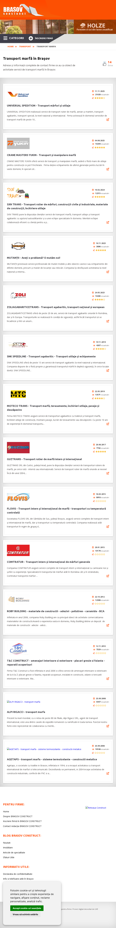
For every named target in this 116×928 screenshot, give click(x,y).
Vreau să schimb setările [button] (25, 914)
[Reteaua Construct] (95, 807)
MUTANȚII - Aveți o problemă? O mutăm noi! (33, 257)
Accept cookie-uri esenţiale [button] (27, 908)
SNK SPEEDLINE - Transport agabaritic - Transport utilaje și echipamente (51, 356)
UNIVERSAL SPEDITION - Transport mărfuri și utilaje (38, 105)
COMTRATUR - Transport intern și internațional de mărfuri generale (48, 561)
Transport (25, 46)
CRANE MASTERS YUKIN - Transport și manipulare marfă (41, 155)
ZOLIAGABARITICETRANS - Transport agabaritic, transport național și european (56, 307)
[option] (58, 27)
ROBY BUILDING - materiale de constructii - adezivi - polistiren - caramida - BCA (55, 611)
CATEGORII (16, 38)
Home (11, 46)
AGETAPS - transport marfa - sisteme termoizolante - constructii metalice (52, 759)
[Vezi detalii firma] (108, 120)
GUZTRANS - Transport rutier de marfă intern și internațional (44, 459)
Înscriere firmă (44, 38)
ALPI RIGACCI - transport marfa (26, 711)
